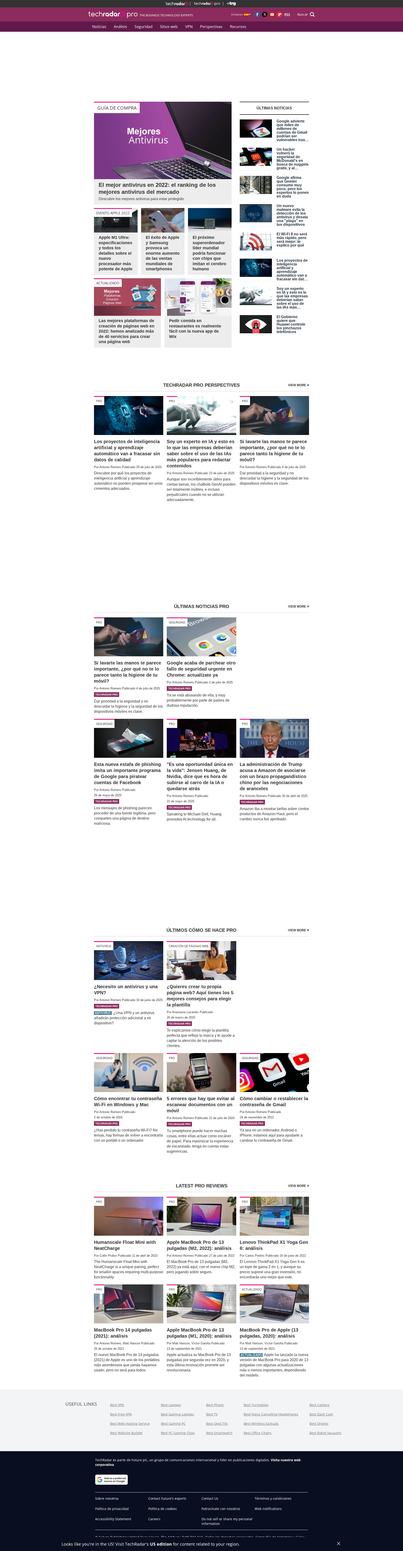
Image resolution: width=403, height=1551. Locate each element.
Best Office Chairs (257, 1433)
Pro (99, 401)
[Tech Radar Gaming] (229, 4)
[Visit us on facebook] (257, 14)
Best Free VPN (121, 1414)
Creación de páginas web (188, 946)
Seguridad (144, 26)
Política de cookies (162, 1508)
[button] (306, 14)
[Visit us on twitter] (265, 14)
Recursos (238, 26)
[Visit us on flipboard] (279, 14)
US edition (161, 1544)
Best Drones (318, 1423)
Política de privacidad (112, 1508)
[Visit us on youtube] (272, 14)
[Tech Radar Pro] (205, 4)
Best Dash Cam (321, 1414)
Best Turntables (256, 1405)
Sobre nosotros (107, 1498)
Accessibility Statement (113, 1519)
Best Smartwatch (219, 1433)
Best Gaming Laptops (177, 1414)
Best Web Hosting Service (130, 1423)
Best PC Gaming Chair (178, 1433)
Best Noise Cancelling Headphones (271, 1414)
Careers (154, 1519)
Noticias (99, 26)
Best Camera (319, 1405)
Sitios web (169, 26)
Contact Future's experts (167, 1498)
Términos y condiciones (273, 1498)
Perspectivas (211, 26)
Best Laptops (171, 1405)
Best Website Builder (126, 1433)
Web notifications (268, 1508)
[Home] (177, 4)
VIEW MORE (297, 385)
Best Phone (215, 1405)
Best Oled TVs (217, 1423)
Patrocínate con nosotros (221, 1508)
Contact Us (210, 1498)
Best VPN (117, 1405)
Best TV (212, 1414)
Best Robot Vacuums (325, 1433)
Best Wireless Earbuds (261, 1423)
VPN (189, 26)
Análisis (120, 26)
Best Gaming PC (173, 1423)
